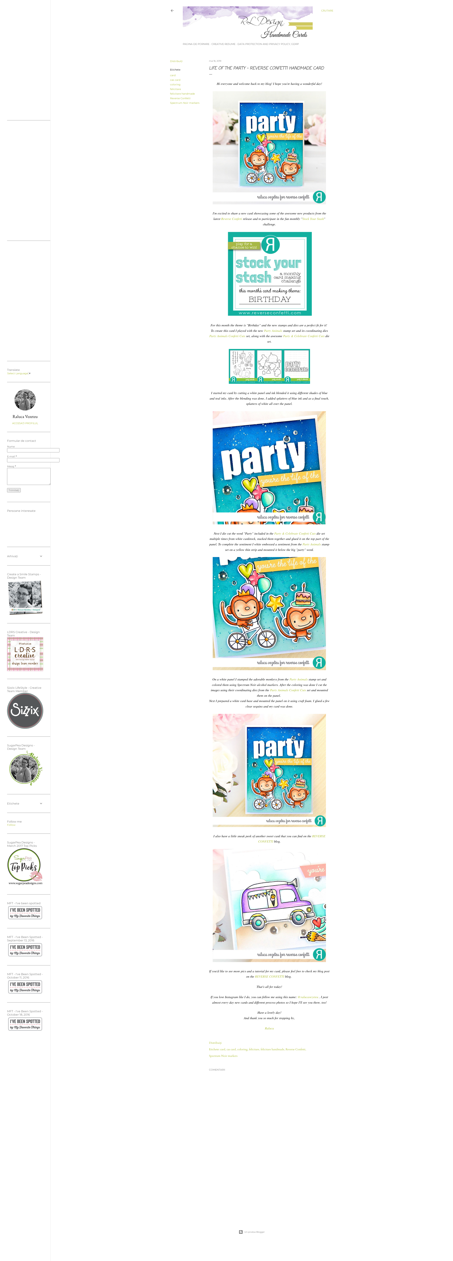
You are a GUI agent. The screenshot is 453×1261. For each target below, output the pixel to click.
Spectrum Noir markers (184, 102)
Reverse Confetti (180, 98)
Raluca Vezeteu (25, 416)
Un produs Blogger (254, 1232)
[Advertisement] (269, 1187)
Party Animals (273, 330)
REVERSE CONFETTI (269, 976)
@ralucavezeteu (308, 997)
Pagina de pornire (196, 44)
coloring (175, 84)
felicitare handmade (182, 93)
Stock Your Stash (313, 219)
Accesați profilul (25, 423)
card (173, 75)
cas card (175, 79)
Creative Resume (223, 44)
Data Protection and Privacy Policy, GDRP (268, 44)
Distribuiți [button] (176, 61)
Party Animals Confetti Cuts (227, 336)
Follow (11, 824)
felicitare (175, 89)
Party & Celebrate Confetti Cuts (304, 336)
